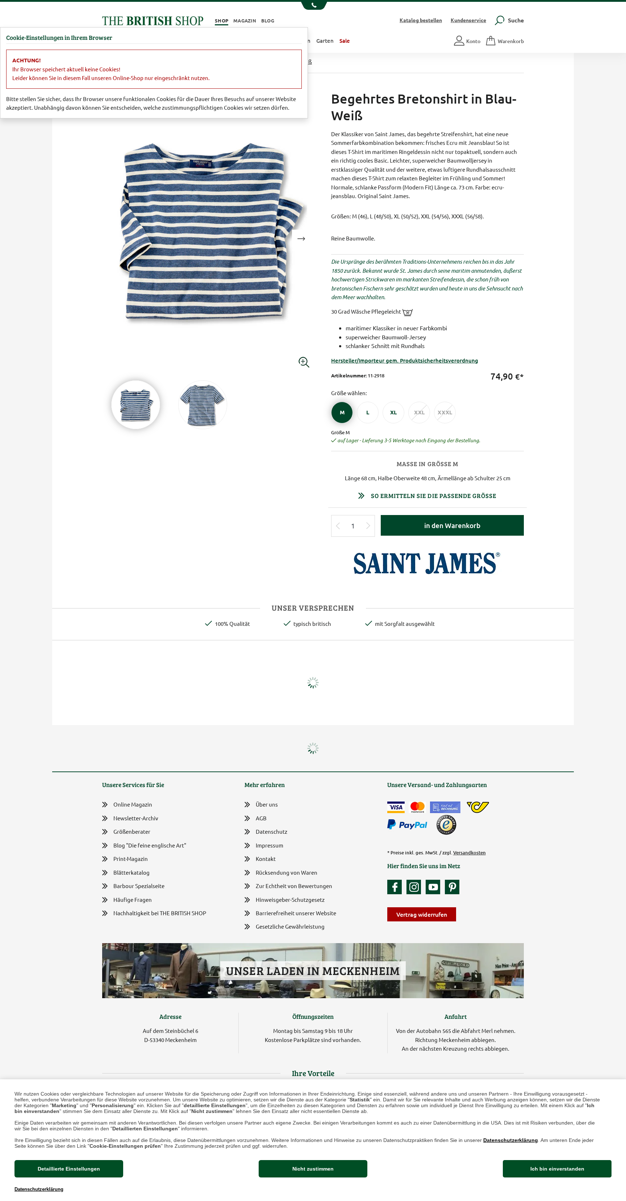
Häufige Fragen (132, 899)
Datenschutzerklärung (510, 1140)
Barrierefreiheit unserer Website (296, 912)
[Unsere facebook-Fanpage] (396, 887)
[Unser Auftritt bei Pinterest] (452, 887)
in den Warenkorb (452, 525)
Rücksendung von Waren (286, 872)
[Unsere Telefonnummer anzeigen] (313, 6)
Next (301, 239)
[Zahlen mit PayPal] (409, 824)
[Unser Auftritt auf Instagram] (415, 887)
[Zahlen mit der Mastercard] (417, 807)
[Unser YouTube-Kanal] (435, 887)
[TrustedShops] (446, 824)
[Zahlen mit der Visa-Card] (396, 807)
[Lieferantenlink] (427, 562)
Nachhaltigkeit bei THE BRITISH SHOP (159, 912)
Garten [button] (325, 40)
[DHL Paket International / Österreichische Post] (478, 807)
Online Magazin (132, 804)
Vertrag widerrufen (421, 914)
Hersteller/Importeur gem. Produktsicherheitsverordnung (404, 360)
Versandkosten (469, 852)
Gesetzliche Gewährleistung (290, 926)
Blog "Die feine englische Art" (149, 845)
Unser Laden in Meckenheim (313, 970)
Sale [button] (344, 40)
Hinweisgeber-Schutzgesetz (290, 899)
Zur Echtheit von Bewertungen (294, 885)
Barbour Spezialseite (138, 885)
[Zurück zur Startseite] (152, 19)
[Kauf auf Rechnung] (445, 807)
